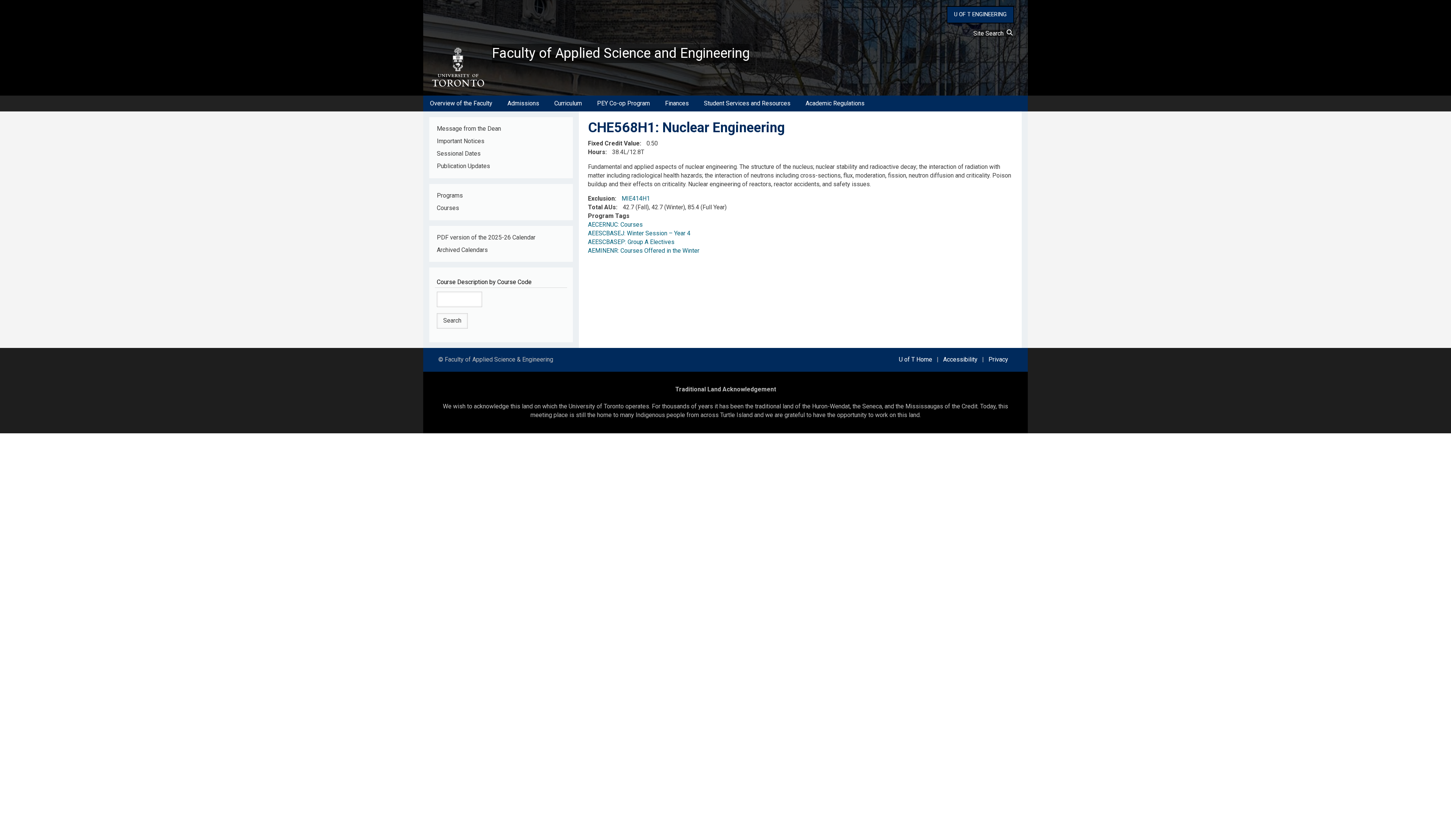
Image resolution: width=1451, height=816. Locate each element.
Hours (596, 152)
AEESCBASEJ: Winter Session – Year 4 (639, 233)
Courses (448, 208)
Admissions (523, 103)
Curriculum (568, 103)
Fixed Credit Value (614, 143)
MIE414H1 (636, 198)
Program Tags (609, 215)
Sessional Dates (459, 153)
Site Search (990, 33)
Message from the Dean (469, 128)
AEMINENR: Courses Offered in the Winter (643, 250)
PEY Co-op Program (623, 103)
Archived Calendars (462, 249)
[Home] (457, 67)
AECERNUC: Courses (615, 224)
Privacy (998, 359)
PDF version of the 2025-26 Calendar (486, 237)
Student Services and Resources (747, 103)
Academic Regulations (835, 103)
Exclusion (601, 198)
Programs (450, 195)
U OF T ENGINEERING (980, 14)
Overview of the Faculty (461, 103)
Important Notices (460, 141)
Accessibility (960, 359)
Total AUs (602, 207)
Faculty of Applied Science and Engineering (621, 53)
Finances (677, 103)
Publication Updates (463, 166)
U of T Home (915, 359)
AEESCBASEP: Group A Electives (631, 242)
